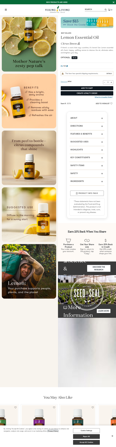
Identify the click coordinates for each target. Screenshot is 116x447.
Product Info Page (88, 193)
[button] (105, 9)
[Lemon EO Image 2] (29, 101)
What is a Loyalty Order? (104, 97)
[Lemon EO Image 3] (29, 158)
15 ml (74, 58)
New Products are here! (57, 2)
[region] (58, 436)
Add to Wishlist (103, 104)
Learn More (103, 311)
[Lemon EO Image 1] (29, 44)
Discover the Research (99, 268)
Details (109, 73)
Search (88, 9)
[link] (78, 44)
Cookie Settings (86, 430)
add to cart (87, 88)
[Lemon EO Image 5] (29, 271)
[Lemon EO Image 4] (29, 214)
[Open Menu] (5, 9)
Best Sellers (66, 33)
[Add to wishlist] (54, 407)
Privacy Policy (53, 431)
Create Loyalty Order (87, 93)
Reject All (86, 436)
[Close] (112, 435)
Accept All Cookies (86, 442)
